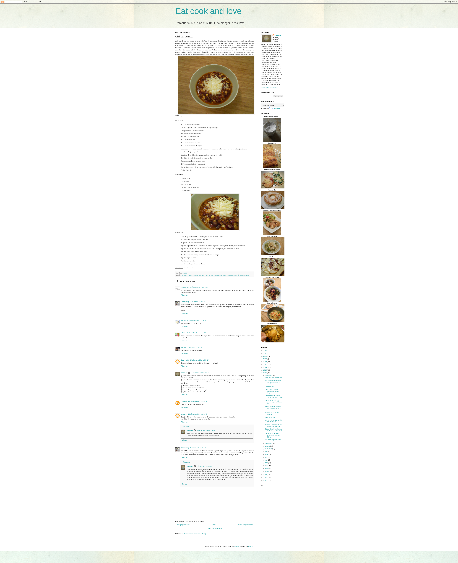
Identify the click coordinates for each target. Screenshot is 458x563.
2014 (265, 373)
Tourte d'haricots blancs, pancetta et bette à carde (274, 396)
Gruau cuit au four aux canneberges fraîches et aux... (273, 402)
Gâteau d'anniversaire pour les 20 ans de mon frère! (273, 430)
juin (266, 457)
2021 (265, 353)
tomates (246, 275)
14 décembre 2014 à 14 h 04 (197, 401)
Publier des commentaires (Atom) (195, 534)
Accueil (213, 525)
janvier (267, 471)
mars (267, 466)
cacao (190, 275)
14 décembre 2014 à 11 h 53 (200, 373)
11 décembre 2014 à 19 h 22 (196, 333)
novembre (268, 443)
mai (266, 460)
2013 (265, 475)
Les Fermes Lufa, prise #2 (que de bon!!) (273, 421)
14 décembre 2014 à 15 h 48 (205, 430)
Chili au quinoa (270, 417)
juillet (267, 454)
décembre (268, 375)
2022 (265, 350)
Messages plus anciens (245, 525)
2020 (265, 356)
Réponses (186, 426)
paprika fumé (235, 275)
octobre (267, 446)
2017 (265, 364)
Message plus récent (182, 525)
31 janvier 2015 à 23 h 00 (198, 448)
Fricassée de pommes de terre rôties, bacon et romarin (273, 382)
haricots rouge (218, 275)
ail (182, 275)
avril (266, 463)
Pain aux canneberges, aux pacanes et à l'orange (274, 425)
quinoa (241, 275)
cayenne (195, 275)
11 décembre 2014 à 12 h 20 (198, 287)
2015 (265, 370)
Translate (277, 108)
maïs (224, 275)
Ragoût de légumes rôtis (273, 440)
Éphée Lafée (185, 360)
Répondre (184, 295)
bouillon (186, 275)
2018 (265, 362)
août (266, 452)
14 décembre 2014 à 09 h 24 (199, 360)
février (267, 468)
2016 (265, 367)
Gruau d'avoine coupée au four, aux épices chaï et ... (273, 408)
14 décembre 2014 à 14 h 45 (197, 414)
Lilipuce (183, 333)
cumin (203, 275)
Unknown (184, 401)
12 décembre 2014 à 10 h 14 (196, 347)
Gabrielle (184, 373)
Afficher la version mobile (215, 528)
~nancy (183, 347)
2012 (265, 477)
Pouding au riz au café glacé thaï (272, 413)
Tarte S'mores (269, 387)
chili (200, 275)
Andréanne (185, 287)
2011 (265, 480)
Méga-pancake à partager (273, 378)
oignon (229, 275)
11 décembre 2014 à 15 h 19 (199, 302)
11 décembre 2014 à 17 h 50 (196, 320)
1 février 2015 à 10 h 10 (204, 466)
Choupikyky (185, 302)
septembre (268, 449)
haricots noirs (209, 275)
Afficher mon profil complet (269, 87)
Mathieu (183, 320)
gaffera (236, 546)
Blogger (250, 546)
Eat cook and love (208, 11)
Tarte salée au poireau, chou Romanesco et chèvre (272, 435)
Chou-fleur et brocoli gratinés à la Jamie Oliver (272, 391)
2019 (265, 359)
